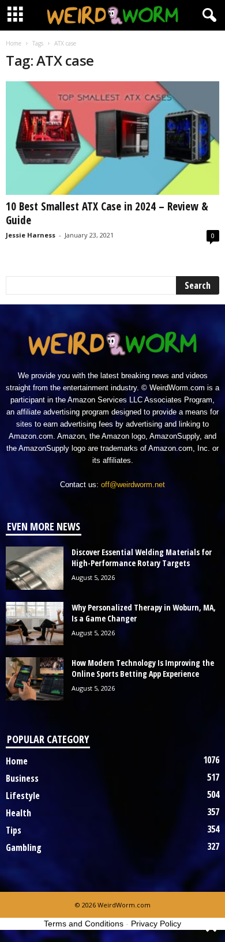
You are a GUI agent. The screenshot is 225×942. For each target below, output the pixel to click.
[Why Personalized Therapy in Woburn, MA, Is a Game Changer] (34, 623)
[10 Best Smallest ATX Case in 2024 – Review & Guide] (112, 138)
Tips (13, 830)
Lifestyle (23, 795)
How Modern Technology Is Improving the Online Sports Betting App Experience (143, 668)
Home (13, 43)
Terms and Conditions (83, 923)
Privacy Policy (156, 923)
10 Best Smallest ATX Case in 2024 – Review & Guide (107, 213)
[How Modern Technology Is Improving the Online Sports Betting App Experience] (34, 678)
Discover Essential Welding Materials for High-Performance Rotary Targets (142, 557)
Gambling (24, 847)
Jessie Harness (30, 235)
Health (18, 813)
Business (22, 778)
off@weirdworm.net (133, 484)
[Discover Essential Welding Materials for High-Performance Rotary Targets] (34, 568)
